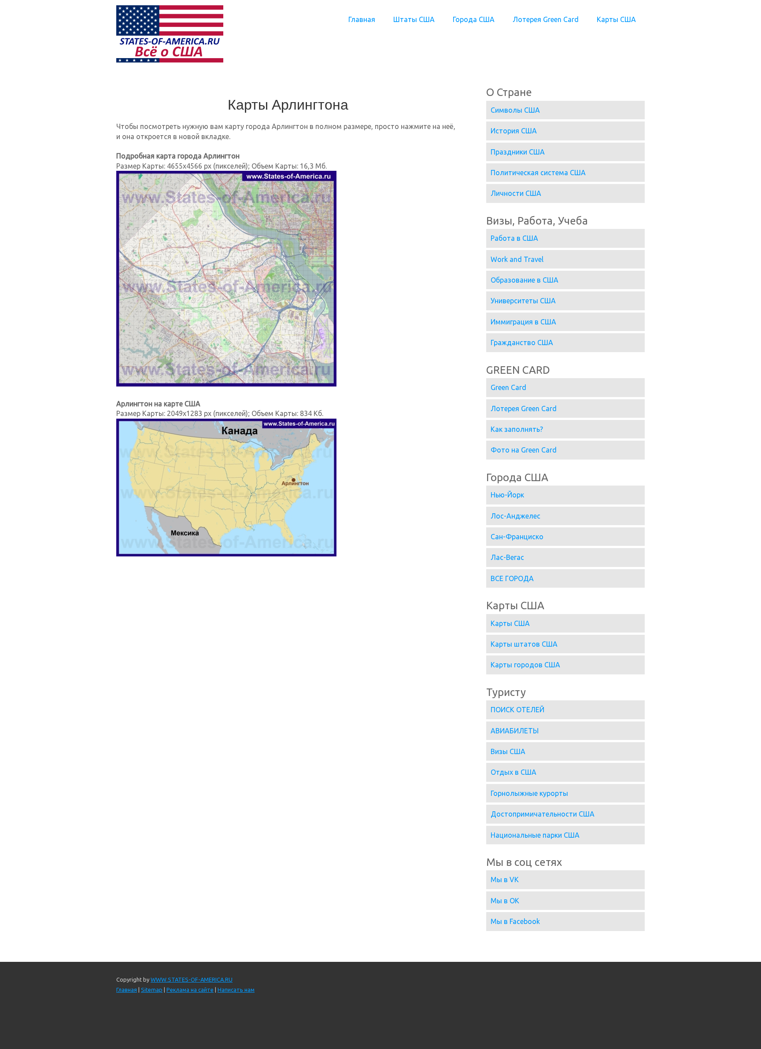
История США (514, 131)
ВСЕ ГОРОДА (512, 578)
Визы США (508, 751)
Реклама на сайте (190, 989)
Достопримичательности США (543, 814)
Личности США (516, 193)
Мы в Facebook (515, 921)
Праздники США (518, 152)
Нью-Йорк (507, 495)
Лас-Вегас (507, 557)
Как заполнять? (517, 429)
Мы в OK (505, 901)
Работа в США (514, 238)
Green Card (508, 387)
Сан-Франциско (517, 537)
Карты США (616, 19)
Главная (361, 19)
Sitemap (152, 989)
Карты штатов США (524, 644)
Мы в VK (505, 879)
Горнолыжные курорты (529, 793)
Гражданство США (522, 342)
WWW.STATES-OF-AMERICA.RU (192, 979)
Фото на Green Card (524, 450)
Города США (474, 19)
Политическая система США (538, 173)
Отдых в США (513, 772)
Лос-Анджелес (515, 516)
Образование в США (524, 280)
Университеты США (523, 301)
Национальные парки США (535, 835)
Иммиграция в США (523, 322)
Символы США (515, 110)
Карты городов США (525, 665)
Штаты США (414, 19)
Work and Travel (517, 259)
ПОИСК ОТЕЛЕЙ (517, 710)
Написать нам (236, 989)
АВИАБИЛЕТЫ (515, 731)
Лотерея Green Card (546, 19)
